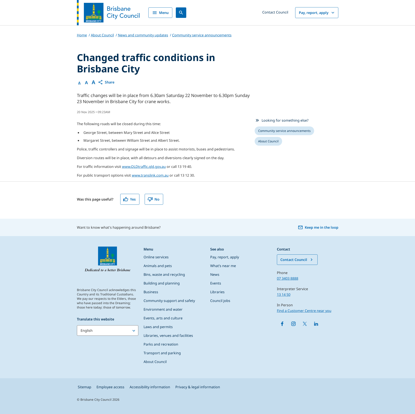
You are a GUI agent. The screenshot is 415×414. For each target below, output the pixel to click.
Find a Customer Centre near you (304, 310)
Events (215, 283)
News (214, 274)
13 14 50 (283, 294)
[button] (106, 82)
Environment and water (163, 309)
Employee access (110, 387)
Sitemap (84, 387)
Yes (133, 199)
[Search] (181, 12)
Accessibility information (150, 387)
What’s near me (223, 265)
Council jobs (220, 300)
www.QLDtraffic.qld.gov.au (144, 166)
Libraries (217, 292)
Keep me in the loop (321, 227)
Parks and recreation (161, 344)
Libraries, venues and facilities (168, 335)
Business (151, 292)
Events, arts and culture (163, 318)
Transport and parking (162, 353)
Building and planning (162, 283)
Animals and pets (158, 265)
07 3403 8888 (287, 278)
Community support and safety (169, 300)
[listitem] (284, 130)
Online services (156, 257)
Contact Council (275, 12)
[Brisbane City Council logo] (108, 12)
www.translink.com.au (150, 175)
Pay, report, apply (314, 12)
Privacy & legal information (197, 387)
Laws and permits (158, 326)
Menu (164, 12)
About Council (155, 361)
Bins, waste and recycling (164, 274)
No (156, 199)
